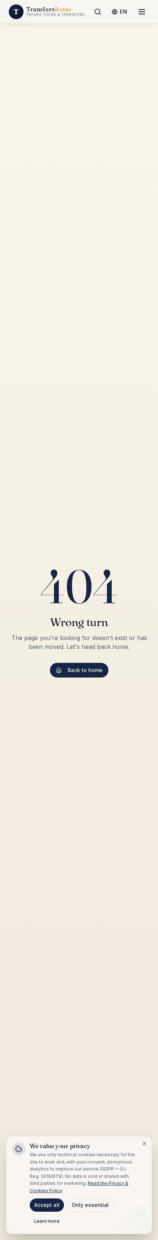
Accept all (47, 1205)
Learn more (47, 1221)
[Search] (97, 11)
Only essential (90, 1205)
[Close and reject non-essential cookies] (144, 1143)
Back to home (85, 670)
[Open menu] (141, 11)
